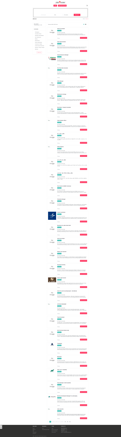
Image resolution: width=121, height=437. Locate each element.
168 (65, 421)
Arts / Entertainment (38, 37)
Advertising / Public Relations (39, 35)
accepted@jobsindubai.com (67, 432)
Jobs (43, 428)
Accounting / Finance (38, 33)
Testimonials (34, 432)
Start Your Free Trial (62, 5)
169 (67, 421)
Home (84, 18)
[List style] (84, 24)
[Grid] (86, 24)
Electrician (36, 49)
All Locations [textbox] (66, 14)
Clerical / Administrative (38, 42)
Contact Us (34, 433)
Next (70, 421)
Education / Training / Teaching (39, 47)
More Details (59, 30)
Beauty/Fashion (37, 40)
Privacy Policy (54, 432)
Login (55, 5)
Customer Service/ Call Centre (39, 45)
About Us (34, 429)
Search (77, 14)
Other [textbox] (55, 14)
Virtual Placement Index (45, 429)
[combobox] (59, 15)
